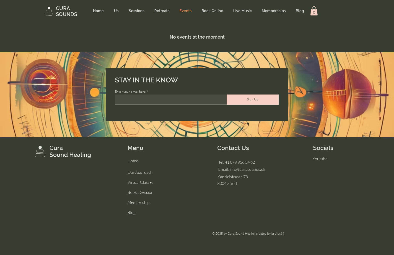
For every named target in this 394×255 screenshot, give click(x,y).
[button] (314, 11)
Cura (56, 148)
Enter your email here (130, 91)
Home (132, 160)
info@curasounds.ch (247, 169)
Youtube (320, 158)
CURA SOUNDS (66, 11)
